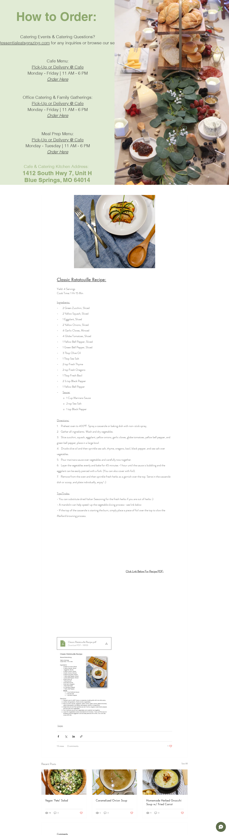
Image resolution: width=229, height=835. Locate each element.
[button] (220, 8)
